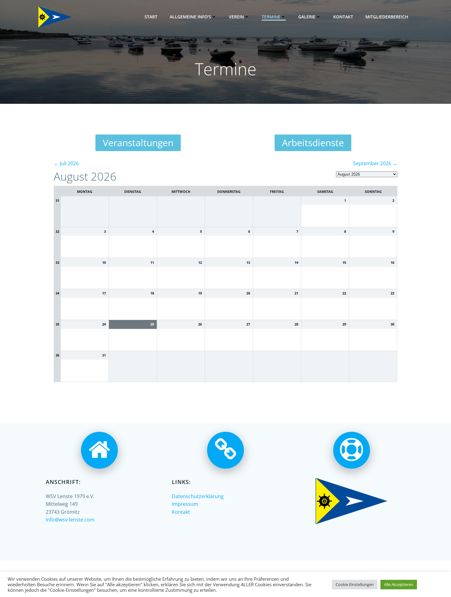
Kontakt (343, 17)
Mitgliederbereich (386, 17)
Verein (236, 17)
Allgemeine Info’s (190, 17)
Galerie (306, 17)
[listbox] (366, 174)
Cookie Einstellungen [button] (355, 584)
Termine (271, 17)
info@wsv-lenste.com (70, 519)
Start (151, 17)
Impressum (185, 504)
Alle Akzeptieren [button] (398, 584)
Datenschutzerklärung (198, 496)
